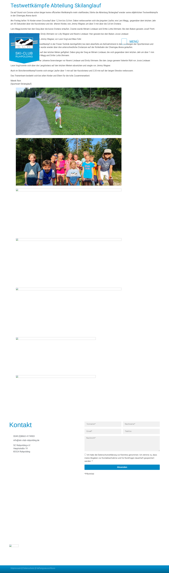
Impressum (16, 568)
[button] (84, 41)
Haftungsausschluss (45, 568)
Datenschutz (28, 568)
